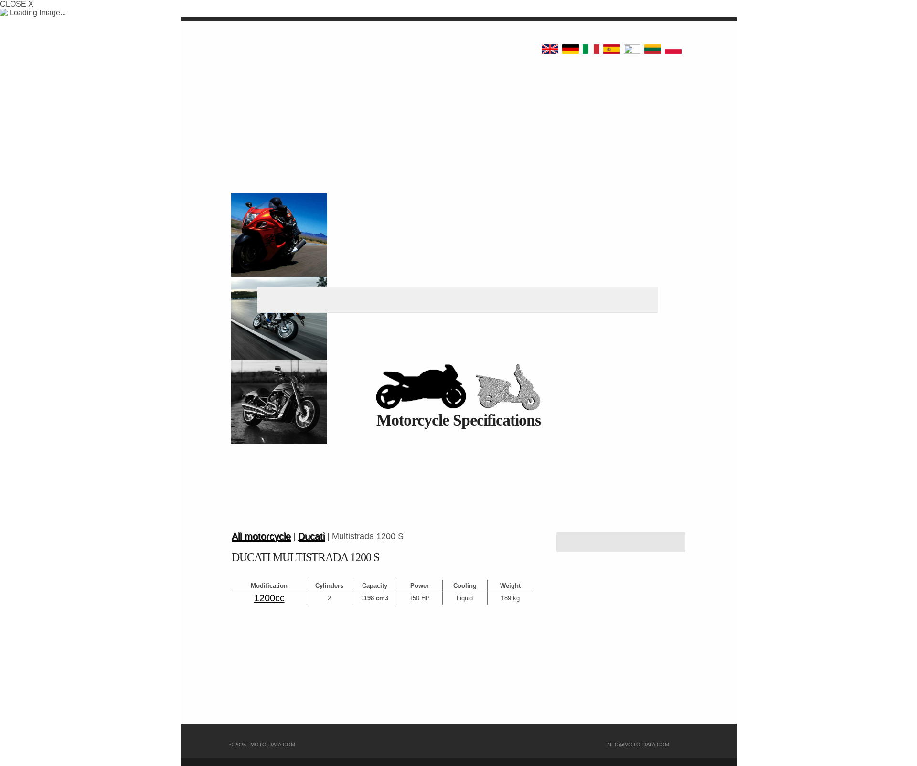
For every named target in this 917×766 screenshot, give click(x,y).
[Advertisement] (459, 489)
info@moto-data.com (637, 744)
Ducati (311, 536)
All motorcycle (261, 536)
